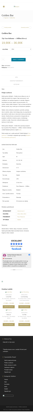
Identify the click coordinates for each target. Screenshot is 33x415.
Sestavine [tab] (16, 84)
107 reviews (19, 246)
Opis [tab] (16, 77)
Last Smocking (24, 296)
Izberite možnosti (8, 306)
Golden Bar (12, 17)
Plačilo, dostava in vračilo (10, 365)
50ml (25, 214)
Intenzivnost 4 (20, 211)
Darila (5, 386)
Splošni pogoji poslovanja (10, 360)
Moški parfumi (10, 67)
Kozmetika (6, 384)
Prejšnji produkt (7, 27)
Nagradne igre (7, 372)
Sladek (19, 219)
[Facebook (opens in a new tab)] (15, 1)
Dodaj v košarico (18, 59)
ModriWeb (27, 409)
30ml (22, 214)
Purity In (9, 314)
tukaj (20, 129)
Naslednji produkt (25, 27)
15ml (18, 214)
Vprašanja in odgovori (9, 367)
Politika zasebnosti (8, 362)
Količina (5, 49)
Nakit (5, 382)
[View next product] (30, 27)
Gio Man (24, 314)
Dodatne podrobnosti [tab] (16, 80)
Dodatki (6, 388)
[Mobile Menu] (30, 7)
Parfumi (6, 379)
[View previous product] (3, 27)
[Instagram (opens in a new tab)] (17, 1)
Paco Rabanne (21, 216)
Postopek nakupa (8, 369)
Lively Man (8, 296)
